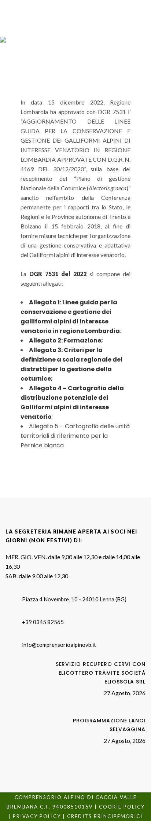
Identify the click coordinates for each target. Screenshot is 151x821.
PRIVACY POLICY (37, 816)
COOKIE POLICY (122, 807)
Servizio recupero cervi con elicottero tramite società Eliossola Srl (101, 672)
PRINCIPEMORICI (118, 816)
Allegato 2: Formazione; (66, 340)
